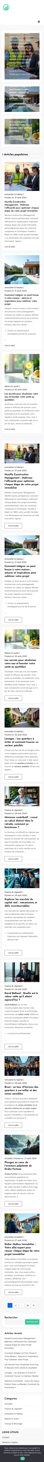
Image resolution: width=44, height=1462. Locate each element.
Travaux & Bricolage (13, 1424)
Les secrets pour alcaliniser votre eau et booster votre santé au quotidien (20, 126)
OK (22, 1458)
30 (28, 1305)
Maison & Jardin (15, 136)
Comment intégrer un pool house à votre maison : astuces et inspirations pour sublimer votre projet (20, 92)
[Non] (41, 1453)
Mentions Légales (10, 1442)
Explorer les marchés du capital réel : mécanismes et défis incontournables (21, 902)
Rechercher (11, 1317)
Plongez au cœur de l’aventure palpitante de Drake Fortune (18, 1165)
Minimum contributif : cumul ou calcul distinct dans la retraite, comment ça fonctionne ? (21, 822)
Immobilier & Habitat (17, 71)
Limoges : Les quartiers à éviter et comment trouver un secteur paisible (21, 742)
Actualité (8, 1158)
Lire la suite (10, 246)
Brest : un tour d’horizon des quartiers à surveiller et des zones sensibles (21, 1090)
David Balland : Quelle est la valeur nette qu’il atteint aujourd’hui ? (21, 996)
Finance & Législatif (13, 810)
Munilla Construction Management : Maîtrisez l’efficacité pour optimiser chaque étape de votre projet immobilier (22, 206)
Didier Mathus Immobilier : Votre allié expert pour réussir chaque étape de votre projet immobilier (22, 1249)
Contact (5, 1437)
